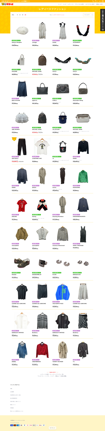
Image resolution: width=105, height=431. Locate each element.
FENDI (75, 158)
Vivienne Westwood (58, 245)
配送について (13, 404)
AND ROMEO (16, 129)
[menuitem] (93, 1)
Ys (53, 158)
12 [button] (17, 14)
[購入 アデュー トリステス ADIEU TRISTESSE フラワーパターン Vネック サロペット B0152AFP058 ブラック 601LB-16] (83, 234)
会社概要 (12, 391)
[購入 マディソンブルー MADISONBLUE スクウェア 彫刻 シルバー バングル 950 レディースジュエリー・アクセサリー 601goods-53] (42, 263)
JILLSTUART (56, 129)
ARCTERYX (15, 158)
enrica (54, 187)
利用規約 (12, 407)
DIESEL (14, 361)
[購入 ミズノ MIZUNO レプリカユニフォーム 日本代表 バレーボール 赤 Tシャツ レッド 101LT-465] (22, 205)
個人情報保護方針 (13, 398)
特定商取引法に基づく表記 (15, 395)
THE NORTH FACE (57, 303)
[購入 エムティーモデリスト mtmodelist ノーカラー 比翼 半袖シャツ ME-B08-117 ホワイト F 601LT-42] (42, 234)
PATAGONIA (76, 187)
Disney (34, 216)
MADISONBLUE (36, 274)
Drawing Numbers (58, 216)
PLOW (54, 274)
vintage (34, 42)
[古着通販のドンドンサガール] (7, 4)
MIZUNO (14, 216)
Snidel (54, 42)
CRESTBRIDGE (36, 361)
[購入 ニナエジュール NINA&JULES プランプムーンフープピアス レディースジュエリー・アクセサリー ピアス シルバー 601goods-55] (83, 263)
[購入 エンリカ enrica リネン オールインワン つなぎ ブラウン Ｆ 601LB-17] (62, 176)
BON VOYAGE (16, 100)
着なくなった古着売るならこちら (16, 411)
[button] (97, 1)
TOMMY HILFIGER (57, 361)
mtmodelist (15, 245)
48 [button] (25, 14)
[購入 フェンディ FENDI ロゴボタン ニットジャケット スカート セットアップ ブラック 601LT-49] (83, 147)
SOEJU (34, 187)
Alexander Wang (78, 100)
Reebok (14, 274)
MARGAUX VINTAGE (18, 332)
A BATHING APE (37, 158)
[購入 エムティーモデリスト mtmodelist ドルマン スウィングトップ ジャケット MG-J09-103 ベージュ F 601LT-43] (22, 234)
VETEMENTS (76, 42)
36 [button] (22, 14)
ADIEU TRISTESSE (78, 245)
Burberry (35, 332)
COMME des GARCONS (19, 303)
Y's (74, 361)
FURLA (54, 100)
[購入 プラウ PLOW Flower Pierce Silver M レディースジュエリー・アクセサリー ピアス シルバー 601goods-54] (62, 263)
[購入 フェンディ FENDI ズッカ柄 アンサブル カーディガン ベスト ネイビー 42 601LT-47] (22, 176)
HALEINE (14, 71)
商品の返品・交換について (15, 401)
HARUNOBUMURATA (79, 216)
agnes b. (34, 100)
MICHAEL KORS (36, 71)
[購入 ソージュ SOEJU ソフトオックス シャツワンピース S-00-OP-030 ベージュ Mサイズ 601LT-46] (42, 176)
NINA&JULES (77, 274)
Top (51, 14)
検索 (11, 388)
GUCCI (54, 71)
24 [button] (20, 14)
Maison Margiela (17, 42)
